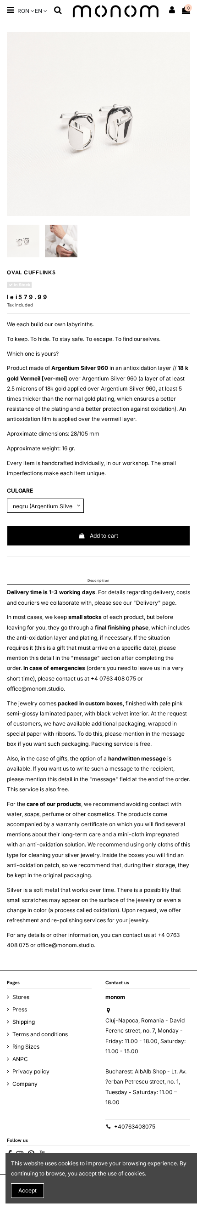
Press (19, 1009)
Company (25, 1083)
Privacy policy (30, 1071)
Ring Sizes (25, 1046)
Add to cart (104, 535)
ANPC (20, 1059)
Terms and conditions (40, 1034)
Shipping (23, 1021)
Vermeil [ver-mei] (43, 378)
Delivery (147, 602)
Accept (27, 1190)
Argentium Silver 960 (79, 367)
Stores (20, 996)
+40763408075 (134, 1126)
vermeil (111, 418)
